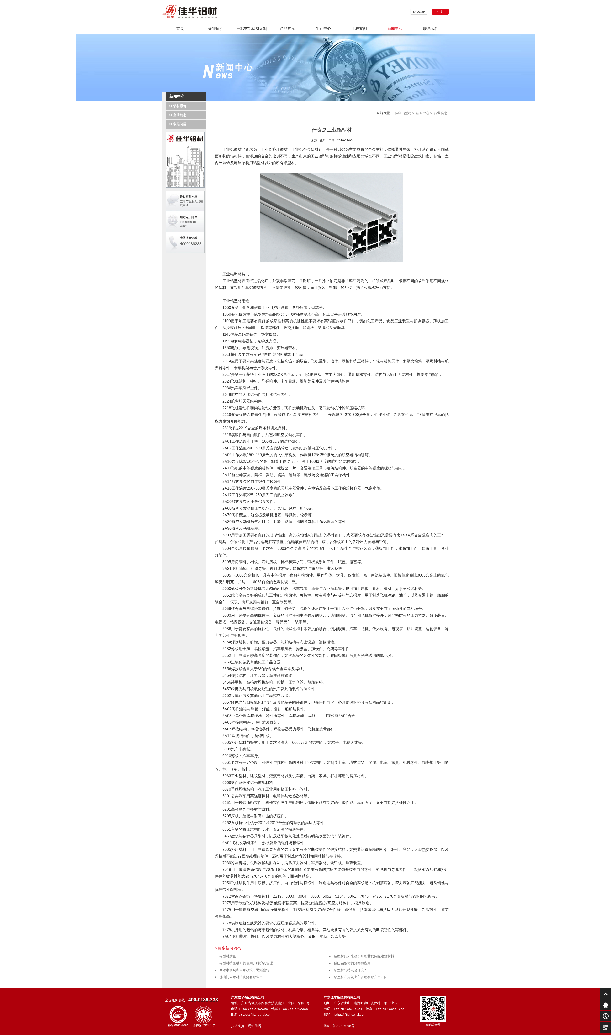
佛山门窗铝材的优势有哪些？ (241, 977)
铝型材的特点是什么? (350, 970)
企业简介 (216, 29)
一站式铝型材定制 (252, 29)
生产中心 (323, 29)
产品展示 (287, 29)
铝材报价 (179, 106)
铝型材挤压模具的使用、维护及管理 (246, 963)
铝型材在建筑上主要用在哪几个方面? (361, 977)
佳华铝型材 (403, 113)
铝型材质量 (227, 956)
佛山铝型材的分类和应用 (352, 963)
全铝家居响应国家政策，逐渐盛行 (244, 970)
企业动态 (179, 115)
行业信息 (440, 113)
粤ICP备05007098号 (339, 1026)
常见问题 (179, 124)
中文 (440, 11)
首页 (180, 29)
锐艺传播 (254, 1026)
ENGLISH (419, 11)
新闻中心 (395, 29)
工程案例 (359, 29)
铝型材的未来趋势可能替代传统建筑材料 (364, 956)
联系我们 (430, 29)
